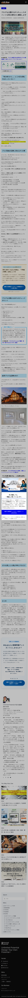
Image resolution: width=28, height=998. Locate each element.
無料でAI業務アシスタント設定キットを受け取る (14, 512)
